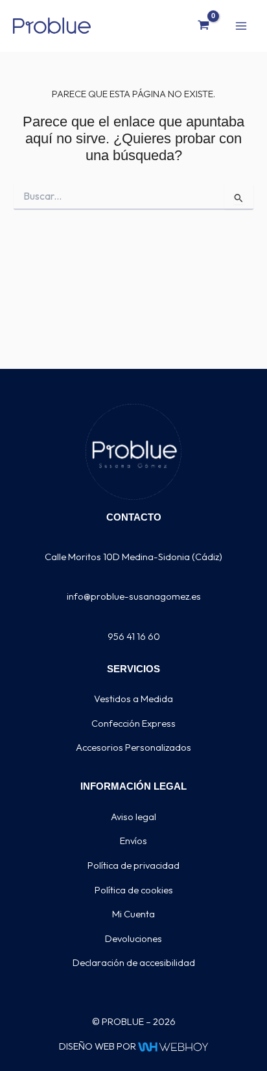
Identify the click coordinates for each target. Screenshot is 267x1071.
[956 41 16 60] (134, 621)
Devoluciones (133, 938)
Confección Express (133, 723)
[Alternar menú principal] (241, 25)
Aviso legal (133, 816)
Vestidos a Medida (133, 698)
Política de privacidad (133, 865)
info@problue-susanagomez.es (134, 596)
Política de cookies (134, 890)
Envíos (133, 840)
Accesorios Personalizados (133, 747)
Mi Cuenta (133, 914)
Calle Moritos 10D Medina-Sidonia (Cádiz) (133, 556)
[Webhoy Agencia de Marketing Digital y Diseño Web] (172, 1046)
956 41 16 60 (134, 636)
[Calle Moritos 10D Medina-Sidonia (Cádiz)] (134, 542)
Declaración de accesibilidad (134, 962)
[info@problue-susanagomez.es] (134, 581)
